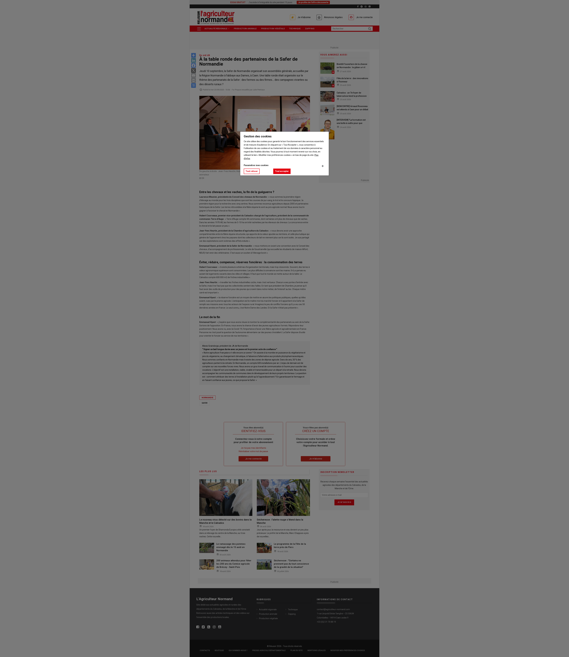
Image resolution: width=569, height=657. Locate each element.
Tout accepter (282, 171)
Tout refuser (252, 171)
